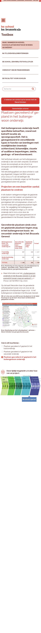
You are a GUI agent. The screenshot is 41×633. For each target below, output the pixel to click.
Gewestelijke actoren (20, 108)
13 (29, 385)
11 (24, 385)
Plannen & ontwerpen (12, 379)
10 (20, 385)
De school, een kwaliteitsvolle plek (17, 62)
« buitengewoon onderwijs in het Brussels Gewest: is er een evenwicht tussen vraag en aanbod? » (19, 275)
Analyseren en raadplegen (5, 379)
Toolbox (7, 34)
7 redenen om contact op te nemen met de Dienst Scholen (20, 101)
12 (26, 385)
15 (35, 385)
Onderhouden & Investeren (36, 379)
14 (32, 385)
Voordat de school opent (27, 379)
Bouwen (19, 379)
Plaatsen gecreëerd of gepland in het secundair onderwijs (18, 353)
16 (38, 385)
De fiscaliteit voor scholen (14, 78)
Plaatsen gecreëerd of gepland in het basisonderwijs (18, 347)
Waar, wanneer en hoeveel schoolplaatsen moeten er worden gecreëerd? (17, 45)
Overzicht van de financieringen (16, 70)
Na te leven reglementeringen (15, 53)
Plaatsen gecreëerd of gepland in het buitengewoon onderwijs (20, 358)
